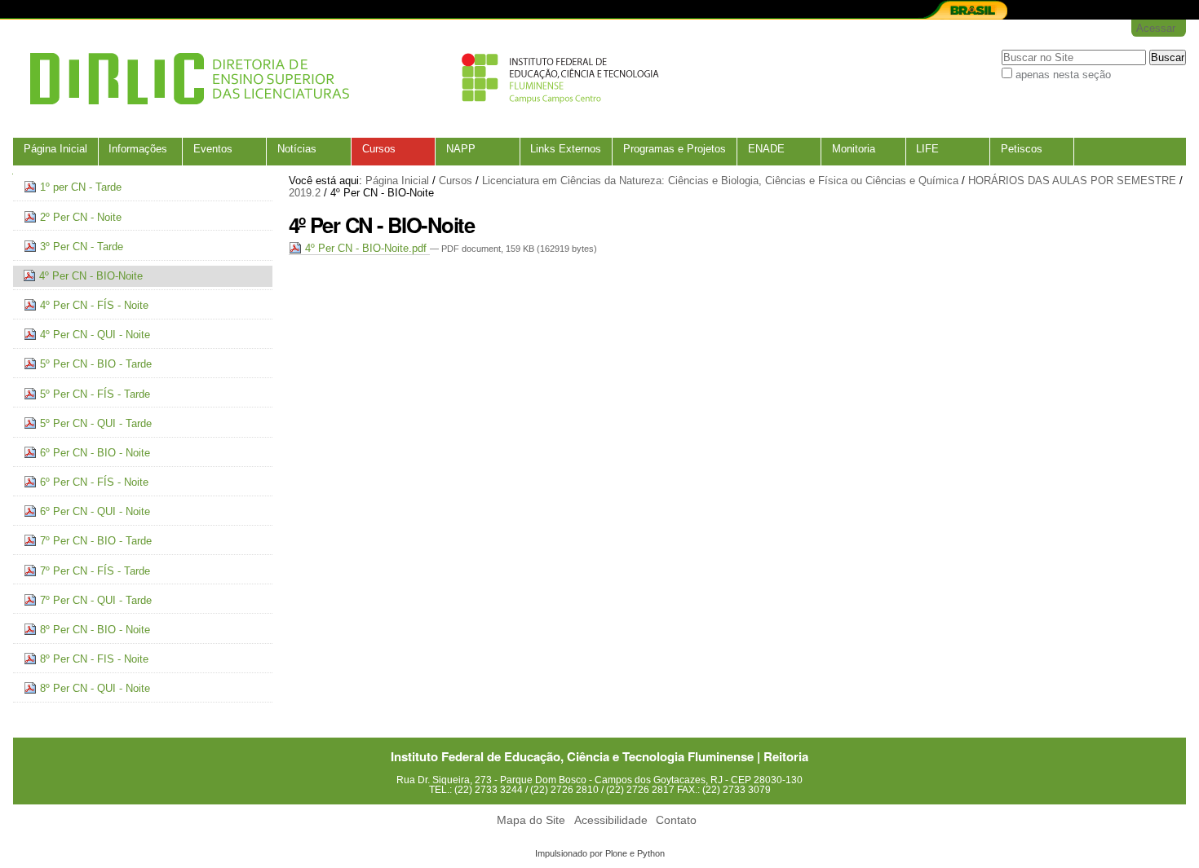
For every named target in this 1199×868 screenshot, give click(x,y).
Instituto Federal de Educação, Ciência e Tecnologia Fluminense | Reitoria (599, 756)
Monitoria (853, 149)
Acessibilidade (611, 820)
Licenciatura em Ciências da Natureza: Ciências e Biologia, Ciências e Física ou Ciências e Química (720, 180)
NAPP (461, 149)
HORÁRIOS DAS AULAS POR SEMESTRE (1072, 180)
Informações (137, 149)
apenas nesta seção (1063, 74)
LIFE (927, 149)
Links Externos (565, 149)
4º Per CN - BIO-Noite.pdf (366, 248)
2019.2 (305, 193)
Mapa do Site (531, 820)
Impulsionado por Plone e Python (600, 853)
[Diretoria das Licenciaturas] (339, 78)
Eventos (212, 149)
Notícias (296, 149)
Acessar (1155, 28)
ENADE (766, 149)
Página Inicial (55, 149)
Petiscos (1021, 149)
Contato (676, 820)
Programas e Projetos (674, 149)
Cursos (379, 149)
